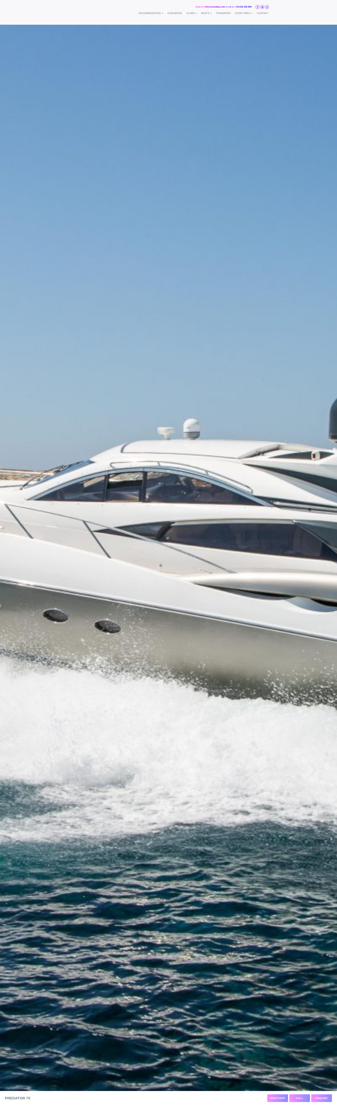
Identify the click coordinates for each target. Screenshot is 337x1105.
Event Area (243, 13)
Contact (263, 13)
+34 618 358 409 (243, 7)
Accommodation (149, 13)
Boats (205, 13)
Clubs (190, 13)
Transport (223, 13)
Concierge (174, 13)
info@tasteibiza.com (215, 7)
